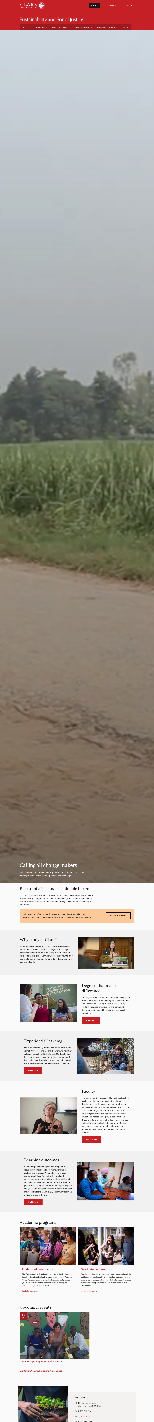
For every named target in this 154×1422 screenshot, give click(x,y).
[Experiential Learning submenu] (91, 27)
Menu (113, 5)
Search (129, 5)
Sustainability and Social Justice (51, 19)
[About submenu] (30, 27)
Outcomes (33, 1202)
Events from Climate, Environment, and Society (41, 1370)
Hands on (33, 1070)
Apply (94, 5)
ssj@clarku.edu (84, 1416)
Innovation (91, 1139)
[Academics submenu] (46, 27)
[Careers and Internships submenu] (117, 27)
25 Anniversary (118, 915)
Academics (91, 1020)
